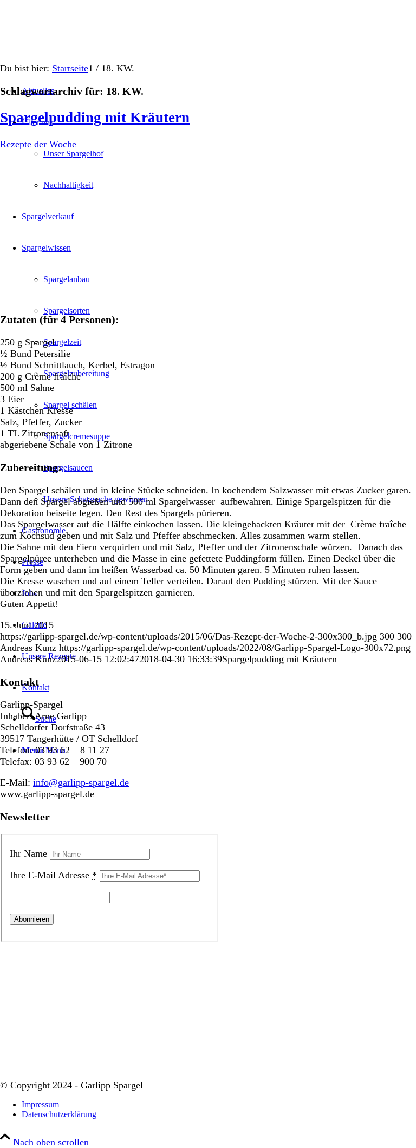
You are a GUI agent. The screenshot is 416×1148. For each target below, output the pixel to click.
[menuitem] (219, 1105)
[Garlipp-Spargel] (81, 50)
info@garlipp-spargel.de (81, 782)
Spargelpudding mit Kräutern (95, 117)
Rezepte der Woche (38, 144)
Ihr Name (28, 853)
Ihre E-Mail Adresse (53, 875)
